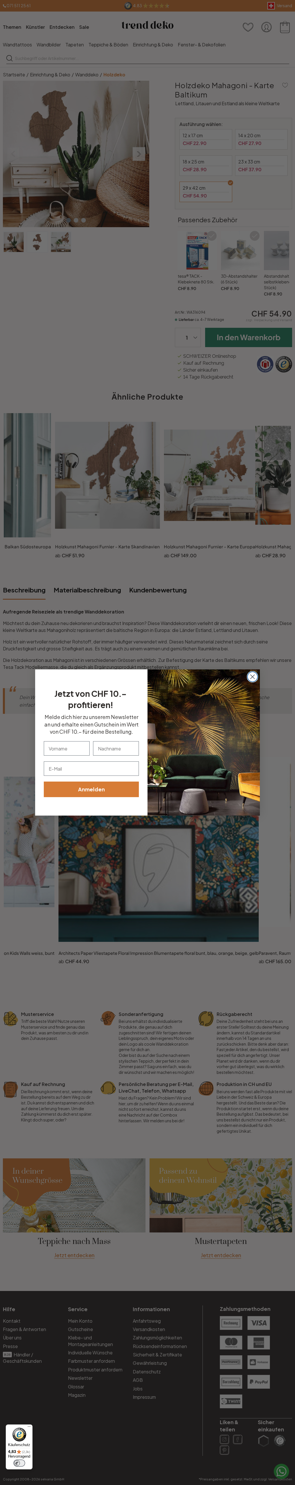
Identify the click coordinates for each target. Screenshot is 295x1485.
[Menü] (29, 1427)
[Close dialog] (252, 677)
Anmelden (91, 789)
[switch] (19, 1463)
